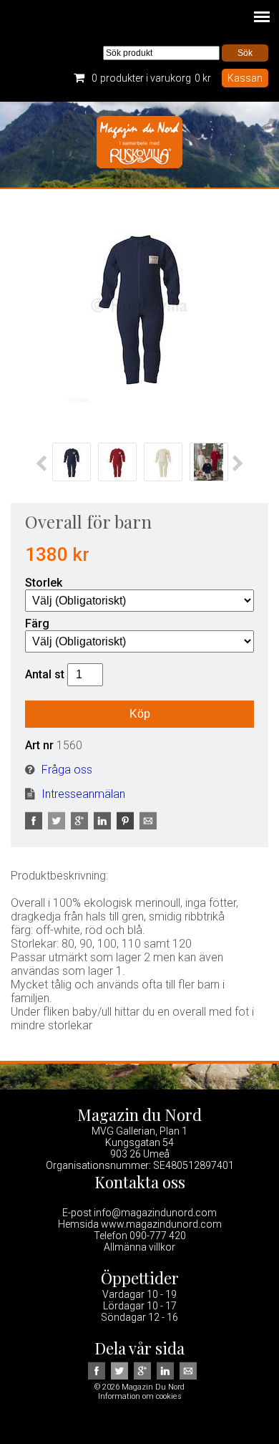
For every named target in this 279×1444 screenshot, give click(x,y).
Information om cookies (140, 1396)
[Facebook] (35, 825)
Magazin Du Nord (139, 144)
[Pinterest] (127, 825)
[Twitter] (58, 825)
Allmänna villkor (139, 1247)
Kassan (245, 78)
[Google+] (81, 825)
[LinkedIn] (104, 825)
